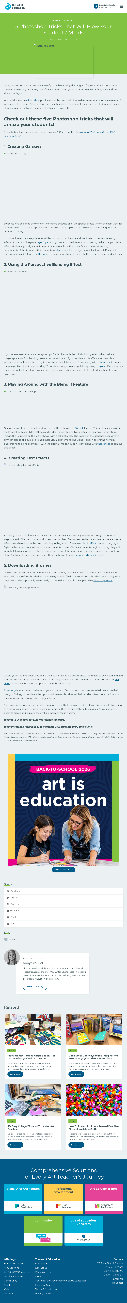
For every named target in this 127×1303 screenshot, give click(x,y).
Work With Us (43, 1272)
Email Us (118, 1278)
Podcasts (9, 1293)
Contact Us (41, 1268)
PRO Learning (12, 1268)
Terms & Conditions (46, 1289)
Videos (8, 1289)
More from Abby (35, 987)
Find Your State (43, 1285)
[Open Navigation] (121, 6)
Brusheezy (10, 690)
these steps (103, 444)
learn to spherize (66, 250)
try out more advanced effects (87, 555)
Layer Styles (43, 242)
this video (43, 254)
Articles (8, 1285)
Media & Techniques (63, 20)
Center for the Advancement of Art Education (60, 1280)
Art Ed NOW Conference (17, 1272)
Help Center (116, 1282)
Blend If (79, 428)
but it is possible (103, 580)
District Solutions (13, 1276)
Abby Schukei (56, 39)
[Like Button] (6, 940)
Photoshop (33, 100)
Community (10, 1280)
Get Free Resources (64, 870)
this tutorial (104, 362)
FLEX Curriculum (13, 1263)
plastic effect (89, 543)
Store (38, 1276)
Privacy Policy (43, 1293)
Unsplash (101, 366)
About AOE (41, 1263)
